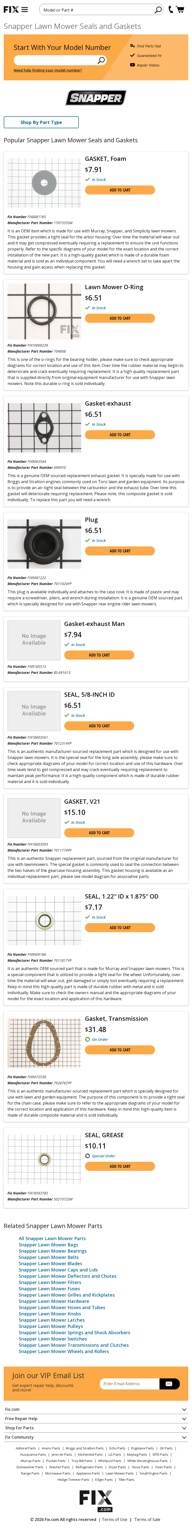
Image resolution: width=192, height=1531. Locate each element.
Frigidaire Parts (142, 1448)
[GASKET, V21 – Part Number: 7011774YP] (34, 818)
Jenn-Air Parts (62, 1454)
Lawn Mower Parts (120, 1473)
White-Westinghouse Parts (147, 1460)
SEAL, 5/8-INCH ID (89, 694)
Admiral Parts (26, 1448)
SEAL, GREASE (104, 1135)
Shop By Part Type (41, 122)
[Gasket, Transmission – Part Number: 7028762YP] (44, 1043)
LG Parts (114, 1454)
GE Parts (166, 1448)
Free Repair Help (21, 1418)
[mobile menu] (25, 9)
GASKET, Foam (105, 158)
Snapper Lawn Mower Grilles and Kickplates (67, 1295)
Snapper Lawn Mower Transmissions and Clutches (74, 1345)
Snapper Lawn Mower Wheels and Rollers (64, 1351)
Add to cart (120, 190)
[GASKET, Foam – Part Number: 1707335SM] (44, 183)
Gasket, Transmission (116, 1018)
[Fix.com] (11, 9)
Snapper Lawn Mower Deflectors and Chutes (67, 1276)
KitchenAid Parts (90, 1454)
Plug (91, 519)
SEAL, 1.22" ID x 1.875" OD (121, 896)
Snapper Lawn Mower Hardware (54, 1301)
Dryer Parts (117, 1467)
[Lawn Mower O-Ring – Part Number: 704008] (44, 311)
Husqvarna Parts (33, 1454)
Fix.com (12, 1409)
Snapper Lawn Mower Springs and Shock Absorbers (74, 1332)
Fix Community (19, 1437)
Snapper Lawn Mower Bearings (53, 1251)
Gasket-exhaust (108, 403)
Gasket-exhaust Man (94, 623)
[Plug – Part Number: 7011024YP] (44, 544)
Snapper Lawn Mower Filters (50, 1282)
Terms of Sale (147, 1519)
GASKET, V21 (82, 801)
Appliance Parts (88, 1473)
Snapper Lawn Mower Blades (50, 1263)
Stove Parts (140, 1467)
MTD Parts (160, 1454)
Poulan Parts (56, 1460)
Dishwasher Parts (30, 1467)
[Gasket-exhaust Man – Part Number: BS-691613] (34, 640)
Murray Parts (30, 1460)
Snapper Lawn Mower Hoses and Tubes (62, 1307)
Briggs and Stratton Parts (85, 1448)
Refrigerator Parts (89, 1467)
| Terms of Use (112, 1519)
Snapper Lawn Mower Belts (49, 1257)
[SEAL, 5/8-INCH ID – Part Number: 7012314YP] (34, 711)
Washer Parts (59, 1467)
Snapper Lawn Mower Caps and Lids (58, 1270)
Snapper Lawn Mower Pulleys (51, 1326)
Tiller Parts (126, 1479)
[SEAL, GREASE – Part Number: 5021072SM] (44, 1159)
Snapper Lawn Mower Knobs (50, 1314)
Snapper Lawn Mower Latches (52, 1320)
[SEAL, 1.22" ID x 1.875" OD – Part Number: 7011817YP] (44, 920)
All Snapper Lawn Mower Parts (52, 1238)
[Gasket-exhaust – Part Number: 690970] (44, 428)
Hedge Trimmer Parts (74, 1479)
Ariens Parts (51, 1448)
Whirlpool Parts (110, 1460)
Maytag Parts (137, 1454)
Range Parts (30, 1473)
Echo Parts (118, 1448)
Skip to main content (96, 14)
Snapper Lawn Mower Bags (48, 1245)
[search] (158, 10)
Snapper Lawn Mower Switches (53, 1339)
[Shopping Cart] (180, 9)
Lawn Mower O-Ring (114, 287)
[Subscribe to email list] (170, 1383)
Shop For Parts (19, 1428)
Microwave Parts (57, 1473)
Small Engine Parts (154, 1473)
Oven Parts (163, 1467)
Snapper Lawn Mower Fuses (49, 1289)
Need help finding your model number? (48, 70)
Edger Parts (104, 1479)
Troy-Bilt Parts (82, 1460)
